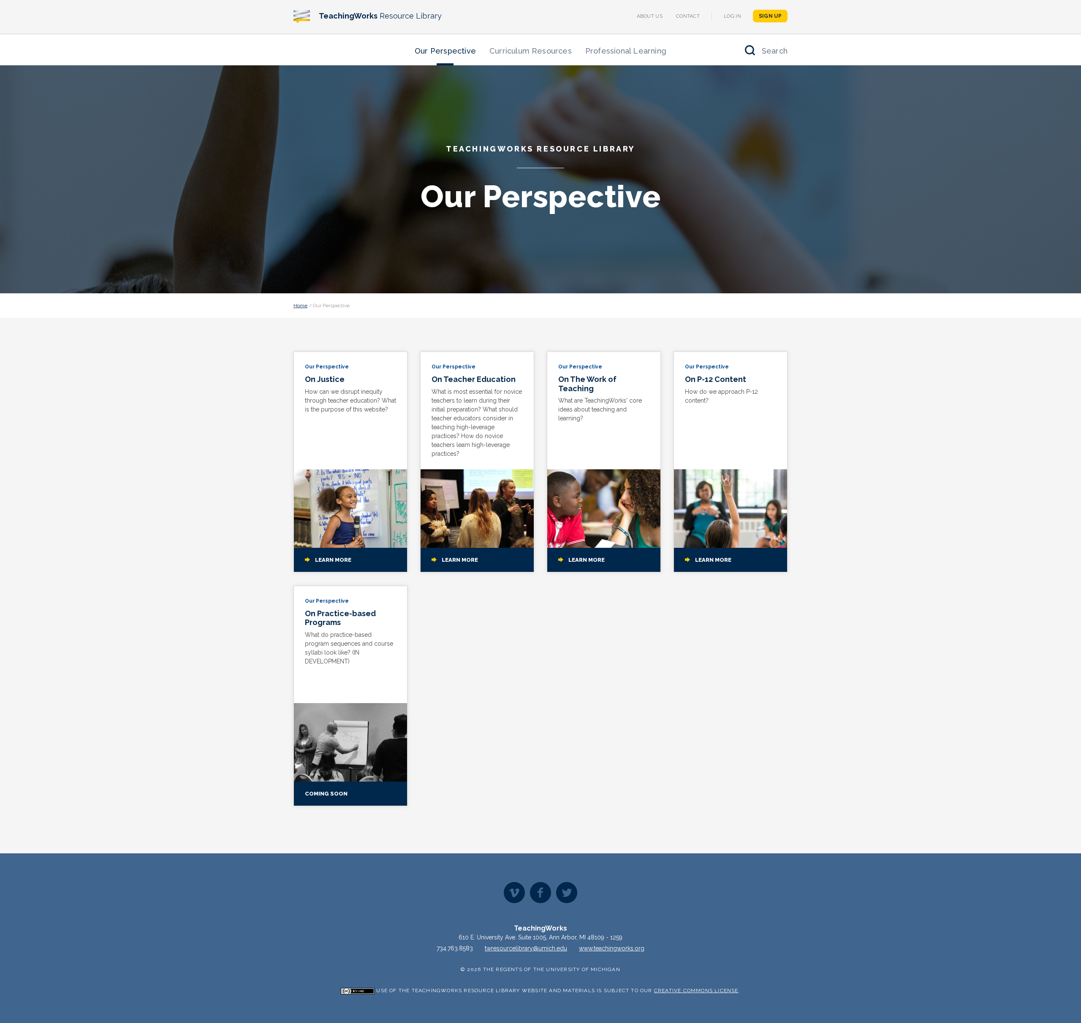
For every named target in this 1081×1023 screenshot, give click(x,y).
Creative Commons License (696, 990)
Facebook (540, 892)
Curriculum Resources (530, 50)
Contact (688, 16)
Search (775, 50)
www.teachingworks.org (611, 948)
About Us (650, 16)
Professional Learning (625, 50)
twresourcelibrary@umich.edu (526, 948)
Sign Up (770, 16)
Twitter (566, 892)
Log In (732, 16)
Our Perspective (445, 50)
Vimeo (514, 892)
